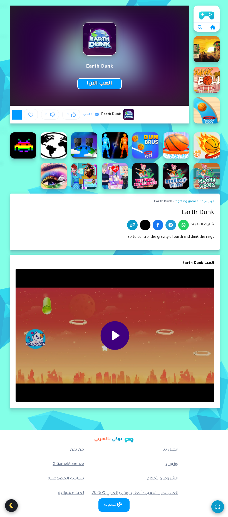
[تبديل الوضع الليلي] (11, 505)
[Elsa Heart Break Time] (115, 176)
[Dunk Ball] (207, 80)
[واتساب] (183, 225)
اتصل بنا (170, 450)
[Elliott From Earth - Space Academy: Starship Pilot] (176, 176)
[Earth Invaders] (23, 145)
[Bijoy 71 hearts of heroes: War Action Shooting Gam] (207, 49)
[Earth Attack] (84, 145)
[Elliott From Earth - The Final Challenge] (145, 176)
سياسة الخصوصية (66, 479)
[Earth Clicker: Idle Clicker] (54, 145)
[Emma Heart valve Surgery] (84, 176)
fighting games (187, 202)
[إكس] (145, 225)
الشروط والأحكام (162, 479)
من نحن (77, 450)
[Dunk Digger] (207, 110)
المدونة (110, 505)
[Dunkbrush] (145, 145)
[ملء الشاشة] (217, 506)
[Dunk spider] (176, 145)
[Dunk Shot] (207, 145)
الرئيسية (207, 14)
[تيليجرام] (170, 225)
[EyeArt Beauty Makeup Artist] (54, 176)
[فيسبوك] (158, 225)
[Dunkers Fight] (115, 145)
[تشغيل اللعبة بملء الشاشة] (16, 114)
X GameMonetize (68, 464)
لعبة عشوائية (71, 493)
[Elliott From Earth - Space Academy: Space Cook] (207, 176)
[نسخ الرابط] (132, 225)
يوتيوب (172, 464)
